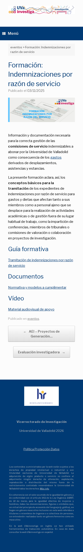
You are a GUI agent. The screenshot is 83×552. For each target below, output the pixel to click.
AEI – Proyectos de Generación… (41, 333)
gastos (56, 157)
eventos (33, 318)
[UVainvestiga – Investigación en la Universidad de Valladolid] (41, 10)
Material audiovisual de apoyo (31, 309)
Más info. (44, 488)
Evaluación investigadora (41, 352)
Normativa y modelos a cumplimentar (37, 287)
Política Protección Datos (41, 449)
